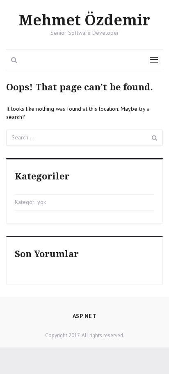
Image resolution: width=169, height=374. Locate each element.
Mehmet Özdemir (84, 20)
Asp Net (85, 316)
